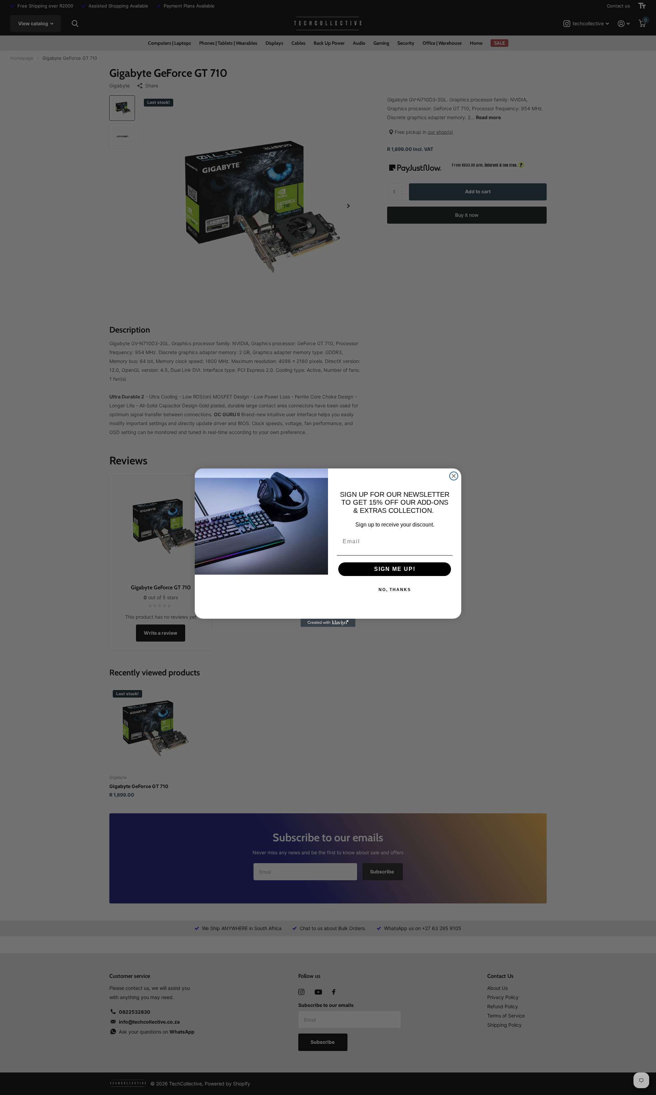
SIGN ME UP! (394, 569)
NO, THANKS (395, 589)
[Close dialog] (454, 476)
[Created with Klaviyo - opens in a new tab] (328, 623)
